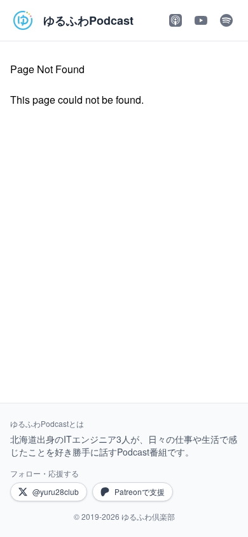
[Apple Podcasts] (175, 20)
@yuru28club (55, 491)
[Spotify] (226, 20)
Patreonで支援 (139, 491)
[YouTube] (200, 20)
